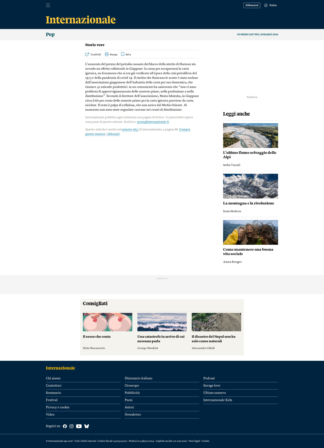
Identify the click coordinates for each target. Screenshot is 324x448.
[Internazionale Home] (61, 368)
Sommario (53, 393)
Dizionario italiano (138, 378)
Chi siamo (53, 378)
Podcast (209, 378)
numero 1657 (130, 129)
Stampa (113, 54)
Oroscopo (132, 385)
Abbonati (113, 134)
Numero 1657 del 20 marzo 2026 (257, 34)
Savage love (211, 385)
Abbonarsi (251, 5)
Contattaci (53, 385)
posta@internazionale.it (153, 121)
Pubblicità (132, 393)
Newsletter (133, 414)
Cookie (205, 441)
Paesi (128, 400)
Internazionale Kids (217, 400)
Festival (52, 400)
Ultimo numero (214, 393)
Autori (129, 407)
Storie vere (94, 45)
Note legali (194, 441)
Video (50, 414)
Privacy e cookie (58, 407)
